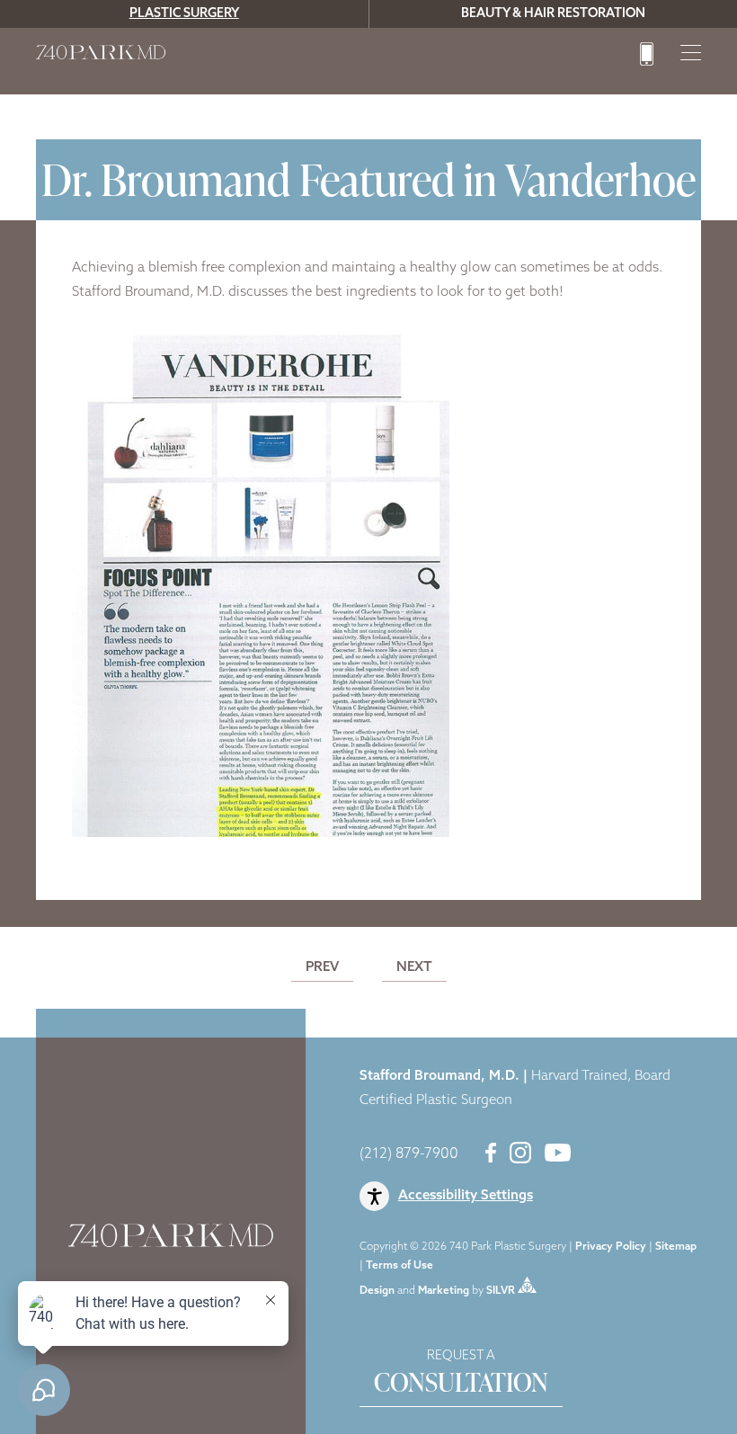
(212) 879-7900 (409, 1154)
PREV (322, 968)
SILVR (500, 1290)
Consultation (461, 1374)
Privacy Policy (610, 1247)
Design (377, 1290)
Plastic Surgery (184, 14)
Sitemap (676, 1247)
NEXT (414, 968)
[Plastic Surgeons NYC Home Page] (100, 56)
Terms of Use (399, 1265)
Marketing (443, 1290)
